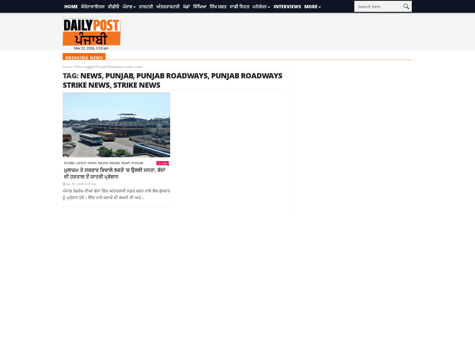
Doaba (69, 163)
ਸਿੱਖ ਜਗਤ (218, 7)
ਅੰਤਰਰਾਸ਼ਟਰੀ (168, 7)
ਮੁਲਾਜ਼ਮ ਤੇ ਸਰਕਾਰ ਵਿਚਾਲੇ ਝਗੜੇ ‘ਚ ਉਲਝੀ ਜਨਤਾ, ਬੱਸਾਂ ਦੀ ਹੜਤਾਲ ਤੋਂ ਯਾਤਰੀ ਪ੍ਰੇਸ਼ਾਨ (114, 173)
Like (164, 163)
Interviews (287, 7)
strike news (136, 85)
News (125, 163)
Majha (103, 163)
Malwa (114, 163)
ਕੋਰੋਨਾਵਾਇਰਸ (93, 7)
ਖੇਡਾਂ (186, 7)
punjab (119, 75)
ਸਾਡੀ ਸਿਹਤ (239, 7)
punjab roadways (172, 75)
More (310, 7)
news (91, 75)
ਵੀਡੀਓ (113, 7)
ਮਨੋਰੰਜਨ (260, 7)
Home (71, 7)
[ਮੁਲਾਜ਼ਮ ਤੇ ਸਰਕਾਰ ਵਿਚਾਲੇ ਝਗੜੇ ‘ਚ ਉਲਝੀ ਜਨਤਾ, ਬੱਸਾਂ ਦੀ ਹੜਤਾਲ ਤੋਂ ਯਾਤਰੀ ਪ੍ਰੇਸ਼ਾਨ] (116, 125)
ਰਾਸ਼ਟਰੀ (146, 7)
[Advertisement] (237, 251)
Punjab (137, 163)
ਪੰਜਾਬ (127, 7)
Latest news (86, 163)
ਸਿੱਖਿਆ (199, 7)
